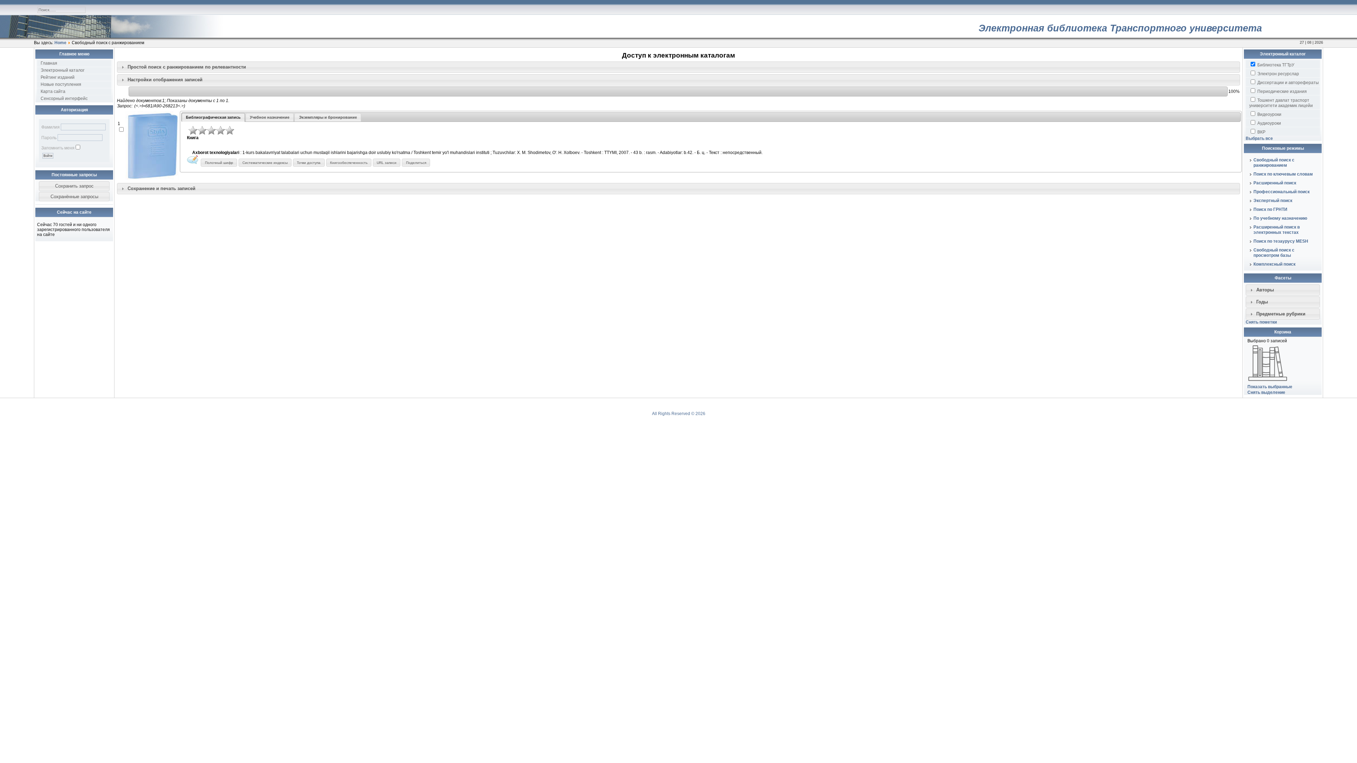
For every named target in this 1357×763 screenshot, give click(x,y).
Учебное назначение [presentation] (269, 117)
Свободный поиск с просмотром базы (1273, 253)
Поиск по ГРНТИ (1270, 209)
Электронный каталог (62, 70)
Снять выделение (1266, 392)
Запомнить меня (58, 148)
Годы (1262, 301)
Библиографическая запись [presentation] (213, 117)
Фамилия (50, 127)
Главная (49, 63)
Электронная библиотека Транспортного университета (1120, 28)
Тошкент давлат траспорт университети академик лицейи (1281, 103)
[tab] (678, 67)
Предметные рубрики (1280, 314)
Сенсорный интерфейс (64, 98)
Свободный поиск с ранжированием (1273, 163)
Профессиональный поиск (1281, 191)
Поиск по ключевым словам (1283, 174)
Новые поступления (61, 84)
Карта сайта (53, 91)
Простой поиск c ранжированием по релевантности (187, 67)
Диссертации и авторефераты (1287, 82)
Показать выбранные (1269, 386)
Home (60, 42)
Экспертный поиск (1272, 200)
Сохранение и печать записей (161, 188)
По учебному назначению (1280, 218)
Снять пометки (1261, 322)
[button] (74, 186)
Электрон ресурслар (1277, 73)
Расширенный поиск (1274, 183)
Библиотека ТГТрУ (1275, 65)
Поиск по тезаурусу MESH (1280, 241)
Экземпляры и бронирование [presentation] (328, 117)
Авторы (1265, 289)
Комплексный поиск (1274, 264)
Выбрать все (1259, 138)
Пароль (49, 137)
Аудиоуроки (1268, 123)
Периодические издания (1281, 91)
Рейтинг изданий (58, 77)
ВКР (1260, 132)
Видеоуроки (1268, 114)
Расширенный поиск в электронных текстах (1276, 230)
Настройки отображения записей (165, 79)
